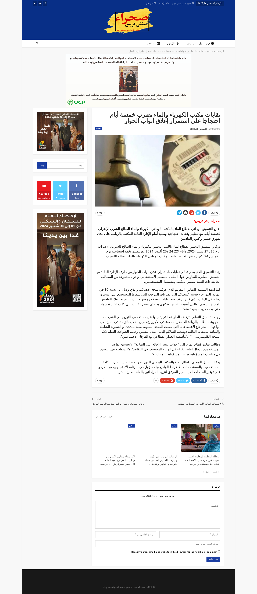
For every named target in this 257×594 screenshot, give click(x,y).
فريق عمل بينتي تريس (181, 3)
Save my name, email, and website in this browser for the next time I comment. (174, 552)
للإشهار (162, 3)
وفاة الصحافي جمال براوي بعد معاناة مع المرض (118, 404)
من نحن (149, 3)
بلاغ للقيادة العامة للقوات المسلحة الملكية (201, 404)
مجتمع (98, 128)
